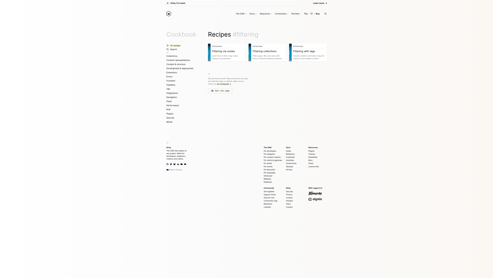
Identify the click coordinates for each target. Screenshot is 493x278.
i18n (168, 89)
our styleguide (224, 84)
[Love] (311, 13)
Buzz (310, 160)
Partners (295, 13)
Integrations (172, 93)
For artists (268, 163)
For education (269, 169)
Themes (311, 154)
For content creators (272, 157)
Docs (252, 13)
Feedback (268, 182)
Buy (318, 13)
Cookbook (181, 34)
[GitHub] (167, 164)
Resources (265, 13)
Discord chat (269, 198)
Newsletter (312, 157)
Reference (290, 154)
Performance (172, 105)
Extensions (171, 72)
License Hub (313, 166)
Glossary (289, 166)
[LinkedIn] (178, 164)
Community (280, 13)
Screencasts (291, 163)
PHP (168, 109)
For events (268, 166)
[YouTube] (181, 164)
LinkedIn (267, 207)
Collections (171, 56)
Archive (289, 169)
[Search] (325, 13)
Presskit (289, 201)
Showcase (268, 176)
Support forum (270, 194)
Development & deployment (179, 68)
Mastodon (268, 204)
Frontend (170, 80)
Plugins (169, 113)
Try (305, 13)
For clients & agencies (273, 160)
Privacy (289, 194)
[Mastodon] (171, 164)
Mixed (169, 122)
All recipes (175, 45)
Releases (267, 179)
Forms (169, 76)
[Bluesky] (174, 164)
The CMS (240, 13)
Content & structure (176, 64)
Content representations (178, 60)
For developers (270, 151)
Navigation (171, 97)
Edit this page (222, 91)
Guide (288, 151)
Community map (270, 201)
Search (173, 49)
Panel (169, 101)
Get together (269, 191)
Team (288, 204)
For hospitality (269, 173)
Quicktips (290, 160)
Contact (289, 207)
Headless (170, 85)
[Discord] (185, 164)
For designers (269, 154)
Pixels (310, 163)
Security (170, 117)
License (289, 198)
